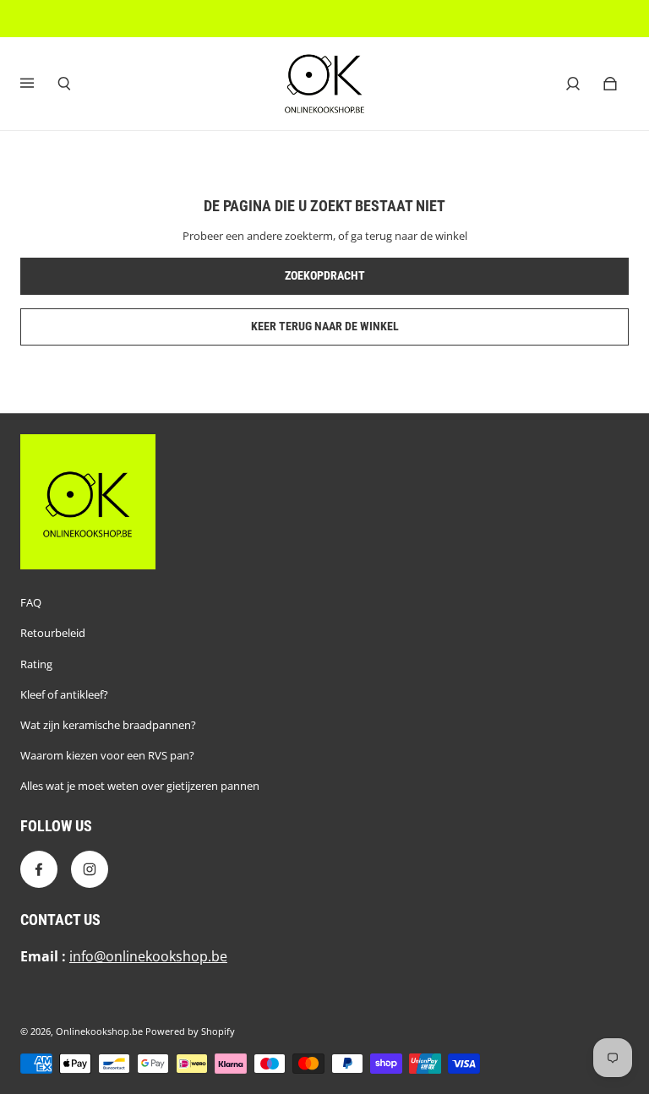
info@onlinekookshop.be (148, 956)
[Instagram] (89, 869)
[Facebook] (38, 869)
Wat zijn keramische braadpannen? (108, 724)
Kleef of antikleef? (64, 694)
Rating (36, 664)
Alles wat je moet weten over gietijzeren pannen (139, 785)
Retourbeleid (52, 632)
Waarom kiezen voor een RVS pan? (107, 755)
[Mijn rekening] (573, 83)
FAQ (30, 602)
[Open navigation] (38, 83)
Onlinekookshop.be (99, 1031)
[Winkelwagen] (610, 83)
